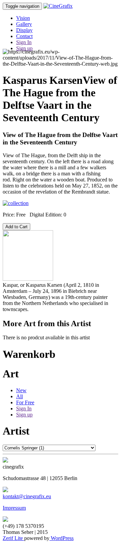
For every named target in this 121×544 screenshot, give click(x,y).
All (19, 396)
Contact (24, 36)
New (21, 390)
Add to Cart (16, 226)
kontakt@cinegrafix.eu (27, 496)
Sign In (24, 42)
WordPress (61, 538)
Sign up (24, 48)
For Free (25, 402)
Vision (23, 18)
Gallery (24, 24)
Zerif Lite (13, 538)
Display (24, 30)
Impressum (14, 508)
